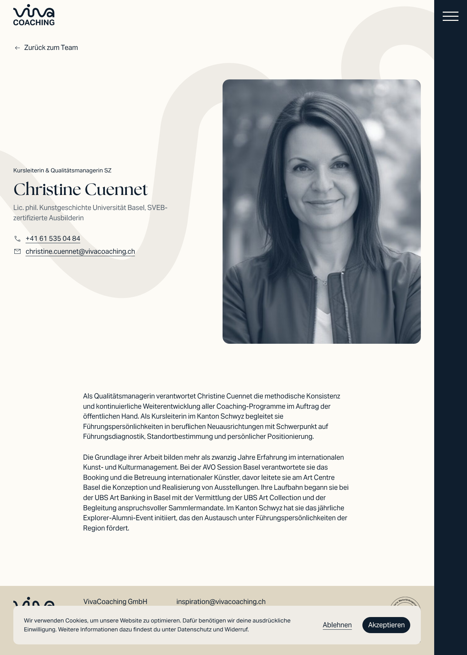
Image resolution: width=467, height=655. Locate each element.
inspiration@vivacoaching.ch (221, 601)
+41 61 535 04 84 (53, 238)
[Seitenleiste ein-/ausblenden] (451, 17)
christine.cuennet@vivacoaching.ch (80, 251)
